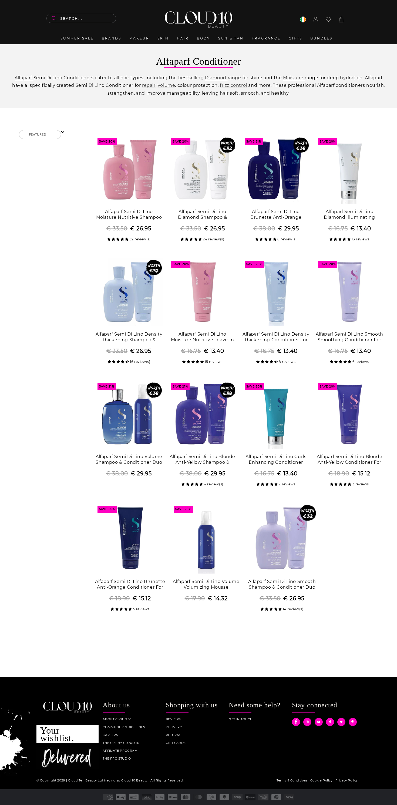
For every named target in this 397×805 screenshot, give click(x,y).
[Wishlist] (328, 19)
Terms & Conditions (292, 780)
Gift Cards (176, 742)
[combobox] (81, 18)
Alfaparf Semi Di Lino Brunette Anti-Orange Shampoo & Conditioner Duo (276, 215)
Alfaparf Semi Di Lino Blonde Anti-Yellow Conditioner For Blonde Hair (349, 460)
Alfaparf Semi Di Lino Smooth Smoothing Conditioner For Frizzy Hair (349, 337)
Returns (173, 735)
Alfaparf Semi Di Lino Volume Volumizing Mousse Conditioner (206, 585)
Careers (110, 735)
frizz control (233, 85)
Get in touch (241, 719)
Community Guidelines (124, 727)
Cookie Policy (321, 780)
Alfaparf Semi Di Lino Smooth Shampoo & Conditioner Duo (282, 584)
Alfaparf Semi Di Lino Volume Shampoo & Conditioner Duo (129, 459)
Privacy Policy (346, 780)
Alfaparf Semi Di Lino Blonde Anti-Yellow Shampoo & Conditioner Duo (202, 460)
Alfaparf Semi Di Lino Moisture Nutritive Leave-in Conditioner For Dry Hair (202, 337)
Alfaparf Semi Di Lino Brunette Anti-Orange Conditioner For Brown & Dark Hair (130, 585)
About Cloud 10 (117, 719)
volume (166, 85)
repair (149, 85)
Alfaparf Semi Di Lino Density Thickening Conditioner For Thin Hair (276, 337)
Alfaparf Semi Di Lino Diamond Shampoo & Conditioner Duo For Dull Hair (202, 215)
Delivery (174, 727)
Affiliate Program (120, 750)
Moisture (294, 77)
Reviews (173, 719)
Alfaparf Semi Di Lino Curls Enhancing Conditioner (275, 459)
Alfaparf (24, 77)
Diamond (216, 77)
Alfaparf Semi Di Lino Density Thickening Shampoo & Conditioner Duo (129, 337)
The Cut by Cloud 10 (121, 742)
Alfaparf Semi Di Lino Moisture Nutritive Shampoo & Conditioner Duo (129, 215)
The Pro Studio (117, 758)
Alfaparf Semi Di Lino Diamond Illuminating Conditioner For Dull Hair (349, 215)
